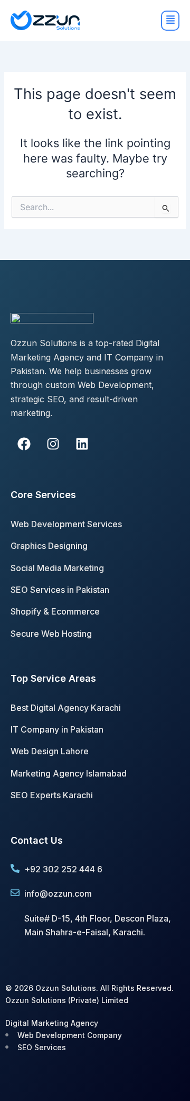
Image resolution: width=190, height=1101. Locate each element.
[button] (150, 21)
